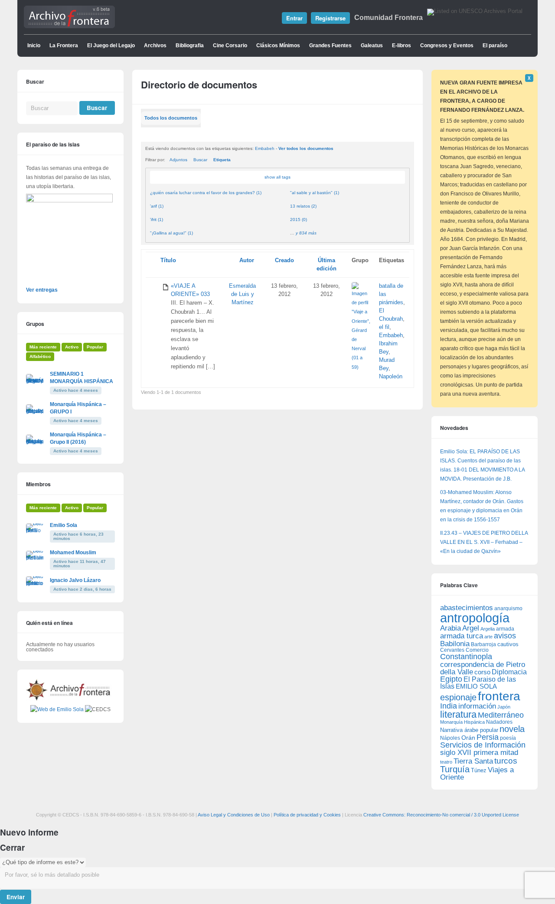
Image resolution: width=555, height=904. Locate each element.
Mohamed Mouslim (73, 553)
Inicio (33, 45)
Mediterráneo (501, 715)
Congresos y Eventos (446, 45)
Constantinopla (466, 656)
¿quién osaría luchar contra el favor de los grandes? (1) (205, 192)
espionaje (458, 697)
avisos (505, 635)
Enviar (16, 897)
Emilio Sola (63, 525)
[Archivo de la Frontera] (69, 26)
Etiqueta (222, 159)
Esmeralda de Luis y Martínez (242, 294)
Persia (488, 737)
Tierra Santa (473, 761)
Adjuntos (178, 159)
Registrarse (330, 18)
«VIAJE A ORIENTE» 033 (190, 290)
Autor (246, 260)
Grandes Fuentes (330, 45)
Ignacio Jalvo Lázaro (75, 580)
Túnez (478, 770)
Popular (95, 347)
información (477, 706)
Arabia (450, 628)
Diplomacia (509, 672)
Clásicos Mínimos (278, 45)
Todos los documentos (170, 117)
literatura (458, 714)
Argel (470, 628)
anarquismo (508, 608)
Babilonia (455, 644)
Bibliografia (190, 45)
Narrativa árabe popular (469, 730)
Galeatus (372, 45)
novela (512, 729)
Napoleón (390, 377)
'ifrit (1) (156, 219)
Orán (468, 737)
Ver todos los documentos (305, 148)
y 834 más (306, 233)
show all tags (277, 177)
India (448, 706)
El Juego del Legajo (111, 45)
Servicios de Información (483, 745)
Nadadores (499, 722)
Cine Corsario (230, 45)
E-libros (401, 45)
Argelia (487, 628)
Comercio (477, 650)
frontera (499, 696)
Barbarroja (483, 644)
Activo (71, 347)
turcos (505, 760)
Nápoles (450, 738)
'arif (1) (156, 206)
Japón (503, 706)
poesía (508, 738)
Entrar (294, 18)
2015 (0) (298, 219)
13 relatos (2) (303, 206)
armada (505, 629)
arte (488, 636)
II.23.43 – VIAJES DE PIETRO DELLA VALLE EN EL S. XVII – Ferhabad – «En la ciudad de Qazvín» (484, 542)
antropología (474, 618)
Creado (284, 260)
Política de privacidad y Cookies (307, 814)
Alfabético (40, 356)
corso (482, 672)
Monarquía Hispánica (462, 722)
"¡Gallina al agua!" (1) (171, 233)
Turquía (455, 769)
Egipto (451, 679)
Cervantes (452, 650)
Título (168, 260)
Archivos (155, 45)
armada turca (461, 636)
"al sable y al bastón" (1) (314, 192)
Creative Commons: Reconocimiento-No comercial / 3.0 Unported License (441, 814)
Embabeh (264, 148)
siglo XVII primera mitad (479, 752)
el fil (384, 327)
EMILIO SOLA (476, 686)
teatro (446, 761)
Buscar (200, 159)
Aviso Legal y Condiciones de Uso (234, 814)
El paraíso (495, 45)
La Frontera (63, 45)
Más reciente (43, 347)
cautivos (508, 644)
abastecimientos (466, 608)
